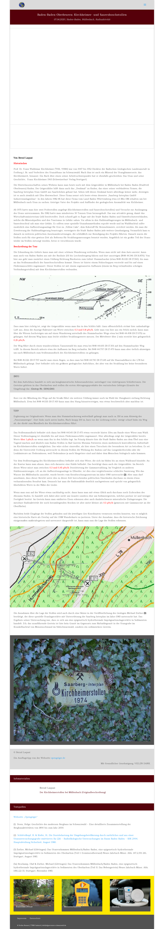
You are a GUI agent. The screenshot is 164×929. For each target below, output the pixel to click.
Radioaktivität (102, 19)
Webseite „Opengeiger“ (26, 817)
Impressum (21, 918)
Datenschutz (35, 918)
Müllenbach (88, 19)
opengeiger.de (58, 758)
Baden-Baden (74, 19)
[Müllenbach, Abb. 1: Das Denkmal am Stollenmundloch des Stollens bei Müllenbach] (82, 740)
